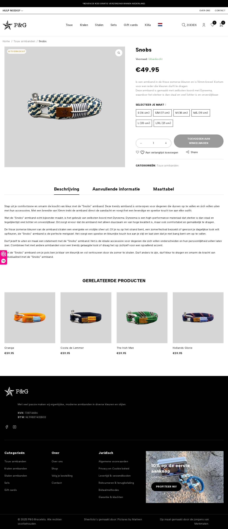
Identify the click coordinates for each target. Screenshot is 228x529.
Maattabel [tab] (163, 189)
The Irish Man (125, 347)
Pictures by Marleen (130, 519)
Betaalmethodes (109, 490)
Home (6, 41)
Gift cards (10, 490)
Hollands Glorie (182, 347)
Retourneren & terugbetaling (116, 482)
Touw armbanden (24, 41)
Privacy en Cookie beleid (114, 468)
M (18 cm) (181, 112)
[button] (118, 52)
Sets (7, 482)
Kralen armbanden (15, 468)
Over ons (205, 10)
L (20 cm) (144, 123)
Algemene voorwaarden (113, 461)
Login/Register (204, 25)
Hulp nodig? (11, 10)
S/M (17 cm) (162, 112)
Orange (9, 347)
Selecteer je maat (150, 104)
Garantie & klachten (111, 497)
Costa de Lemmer (72, 347)
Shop (55, 468)
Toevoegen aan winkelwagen (198, 141)
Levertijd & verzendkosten (115, 475)
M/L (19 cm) (200, 112)
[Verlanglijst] (157, 152)
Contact (220, 10)
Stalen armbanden (15, 475)
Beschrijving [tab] (66, 189)
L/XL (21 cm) (163, 123)
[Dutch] (160, 25)
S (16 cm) (144, 112)
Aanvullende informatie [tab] (116, 189)
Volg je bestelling (62, 475)
